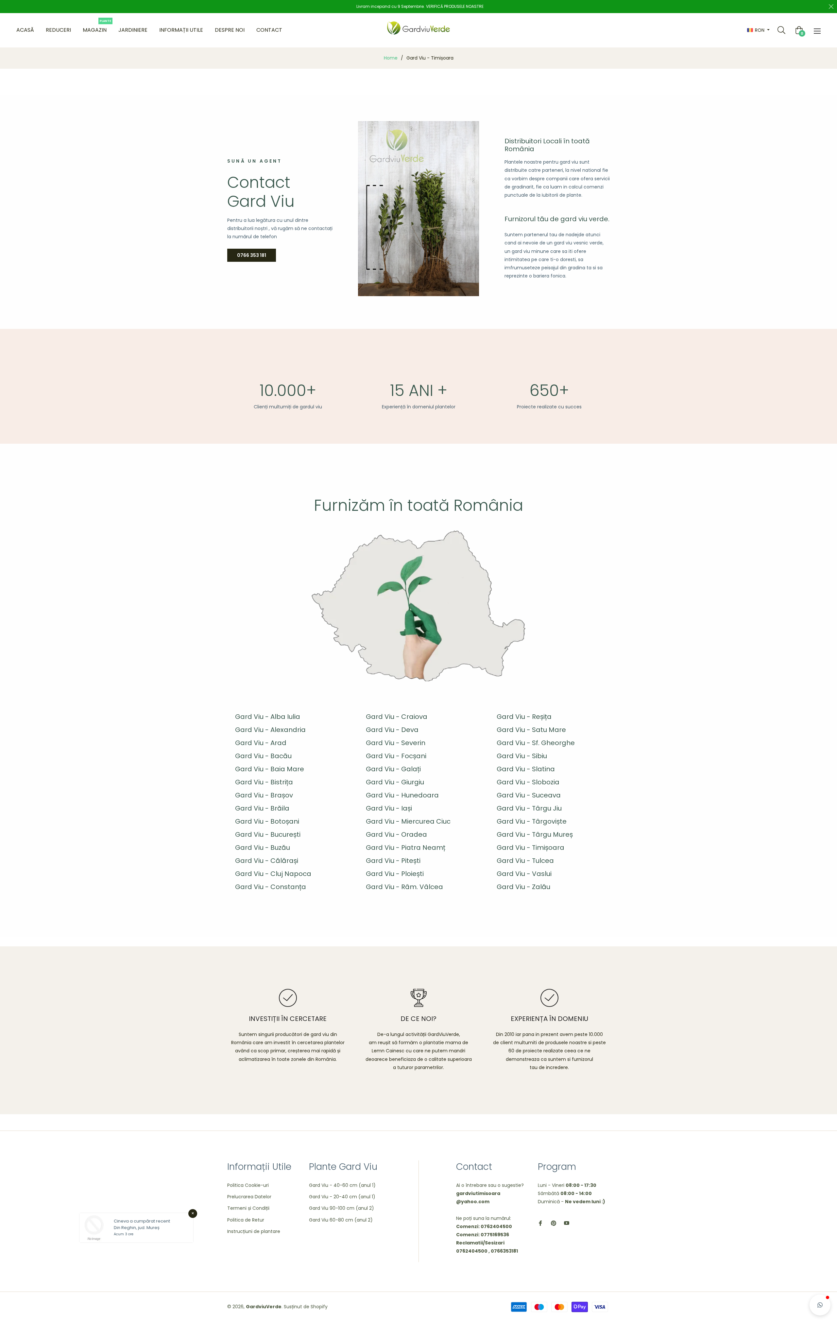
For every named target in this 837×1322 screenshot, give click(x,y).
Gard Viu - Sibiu (522, 755)
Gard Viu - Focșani (396, 755)
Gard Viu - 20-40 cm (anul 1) (342, 1196)
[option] (287, 1026)
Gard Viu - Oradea (396, 834)
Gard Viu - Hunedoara (402, 795)
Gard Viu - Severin (395, 742)
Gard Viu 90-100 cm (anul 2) (341, 1208)
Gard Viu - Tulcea (525, 860)
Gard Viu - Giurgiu (395, 782)
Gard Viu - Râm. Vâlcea (404, 886)
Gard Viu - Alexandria (270, 729)
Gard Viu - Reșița (524, 716)
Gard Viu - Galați (393, 769)
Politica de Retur (245, 1220)
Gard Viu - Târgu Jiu (529, 808)
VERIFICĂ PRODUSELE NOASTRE (455, 6)
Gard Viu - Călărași (266, 860)
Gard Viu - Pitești (393, 860)
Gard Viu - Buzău (262, 847)
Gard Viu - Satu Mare (531, 729)
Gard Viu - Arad (260, 742)
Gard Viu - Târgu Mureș (535, 834)
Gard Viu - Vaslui (524, 873)
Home (391, 58)
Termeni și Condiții (248, 1208)
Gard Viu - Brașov (264, 795)
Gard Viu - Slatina (526, 769)
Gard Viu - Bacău (263, 755)
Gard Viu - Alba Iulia (267, 716)
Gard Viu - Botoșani (267, 821)
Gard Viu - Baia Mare (269, 769)
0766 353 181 (251, 255)
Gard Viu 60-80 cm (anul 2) (341, 1220)
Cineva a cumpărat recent (142, 1221)
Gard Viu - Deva (392, 729)
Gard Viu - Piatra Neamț (405, 847)
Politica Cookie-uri (248, 1185)
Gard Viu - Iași (389, 808)
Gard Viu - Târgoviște (532, 821)
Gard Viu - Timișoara (530, 847)
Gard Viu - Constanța (270, 886)
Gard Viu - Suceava (529, 795)
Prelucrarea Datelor (249, 1196)
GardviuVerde (264, 1306)
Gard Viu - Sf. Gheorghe (536, 742)
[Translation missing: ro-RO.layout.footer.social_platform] (540, 1223)
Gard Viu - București (267, 834)
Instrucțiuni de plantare (253, 1231)
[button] (820, 1305)
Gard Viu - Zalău (523, 886)
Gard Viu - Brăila (262, 808)
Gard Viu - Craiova (396, 716)
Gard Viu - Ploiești (395, 873)
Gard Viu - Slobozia (528, 782)
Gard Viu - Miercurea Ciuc (408, 821)
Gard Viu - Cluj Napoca (273, 873)
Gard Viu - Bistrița (264, 782)
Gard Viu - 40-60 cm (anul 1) (342, 1185)
